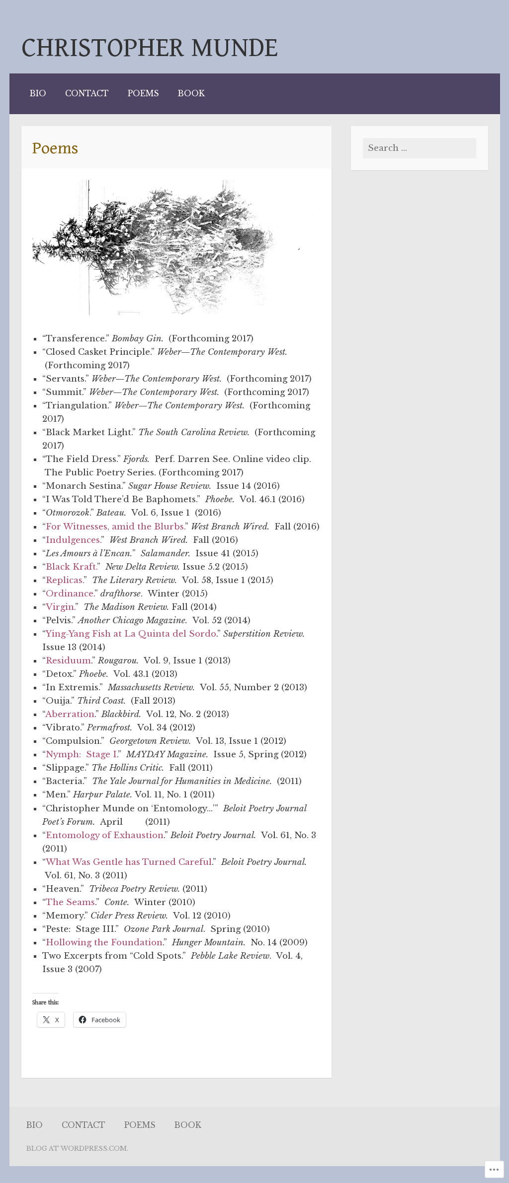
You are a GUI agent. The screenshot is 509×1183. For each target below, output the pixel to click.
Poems (143, 93)
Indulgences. (73, 540)
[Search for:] (419, 148)
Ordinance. (70, 594)
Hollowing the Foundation (104, 942)
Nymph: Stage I (81, 754)
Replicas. (65, 580)
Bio (38, 93)
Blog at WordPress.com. (77, 1148)
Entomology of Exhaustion (105, 835)
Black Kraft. (71, 567)
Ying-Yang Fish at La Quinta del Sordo (131, 634)
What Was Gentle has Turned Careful (129, 862)
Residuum (68, 661)
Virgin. (60, 607)
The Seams (70, 902)
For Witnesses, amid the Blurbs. (115, 527)
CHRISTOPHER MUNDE (149, 48)
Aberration (69, 714)
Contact (87, 93)
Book (191, 93)
